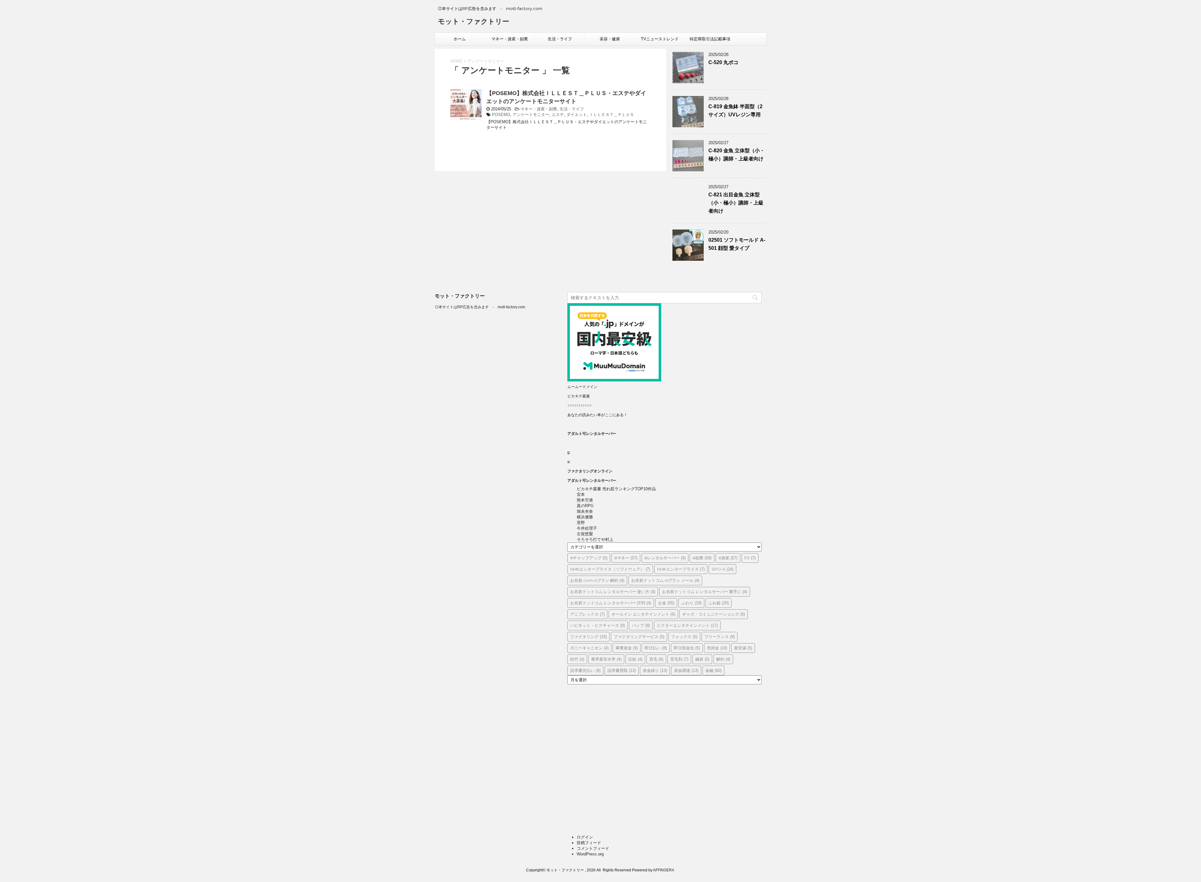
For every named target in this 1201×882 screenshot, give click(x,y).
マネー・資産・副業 (509, 39)
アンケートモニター (531, 114)
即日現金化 (687, 647)
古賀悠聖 (585, 534)
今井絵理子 (587, 528)
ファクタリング (588, 636)
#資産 (727, 557)
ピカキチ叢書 (578, 396)
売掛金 (717, 647)
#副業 (702, 557)
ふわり (691, 602)
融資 (702, 659)
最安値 (743, 647)
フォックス (684, 636)
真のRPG (585, 505)
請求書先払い (585, 670)
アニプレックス (587, 614)
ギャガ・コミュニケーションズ (713, 614)
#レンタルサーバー (665, 557)
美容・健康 (610, 39)
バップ (641, 625)
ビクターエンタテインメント (687, 625)
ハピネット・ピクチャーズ (597, 625)
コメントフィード (593, 848)
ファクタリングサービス (639, 636)
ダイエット (576, 114)
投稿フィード (589, 842)
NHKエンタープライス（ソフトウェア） (610, 569)
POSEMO (501, 114)
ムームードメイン (582, 387)
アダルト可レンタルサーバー (591, 433)
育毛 (656, 659)
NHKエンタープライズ (681, 569)
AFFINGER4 (663, 870)
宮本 (581, 494)
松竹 (577, 659)
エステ (558, 114)
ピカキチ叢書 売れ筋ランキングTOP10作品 (616, 488)
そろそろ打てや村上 (595, 539)
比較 (635, 659)
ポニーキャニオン (589, 647)
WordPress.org (590, 854)
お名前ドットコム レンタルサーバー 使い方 (612, 591)
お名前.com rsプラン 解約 (597, 580)
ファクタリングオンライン (589, 471)
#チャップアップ (588, 557)
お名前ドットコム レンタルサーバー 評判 (610, 602)
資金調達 (686, 670)
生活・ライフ (560, 39)
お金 (666, 602)
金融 (713, 670)
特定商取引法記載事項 (710, 39)
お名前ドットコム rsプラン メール (665, 580)
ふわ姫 (718, 602)
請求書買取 (621, 670)
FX (750, 557)
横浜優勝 (585, 517)
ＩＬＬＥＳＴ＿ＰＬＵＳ (611, 114)
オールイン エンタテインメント (643, 614)
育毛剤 (679, 659)
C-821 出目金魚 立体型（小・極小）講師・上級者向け (735, 203)
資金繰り (655, 670)
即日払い (656, 647)
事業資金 (627, 647)
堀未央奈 (585, 511)
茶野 (581, 522)
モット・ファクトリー (473, 21)
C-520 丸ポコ (723, 62)
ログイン (585, 837)
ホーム (460, 39)
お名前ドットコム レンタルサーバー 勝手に (704, 591)
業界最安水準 (606, 659)
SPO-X (722, 569)
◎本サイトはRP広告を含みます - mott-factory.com (480, 307)
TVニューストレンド (660, 39)
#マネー (625, 557)
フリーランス (719, 636)
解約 (723, 659)
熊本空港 (585, 500)
